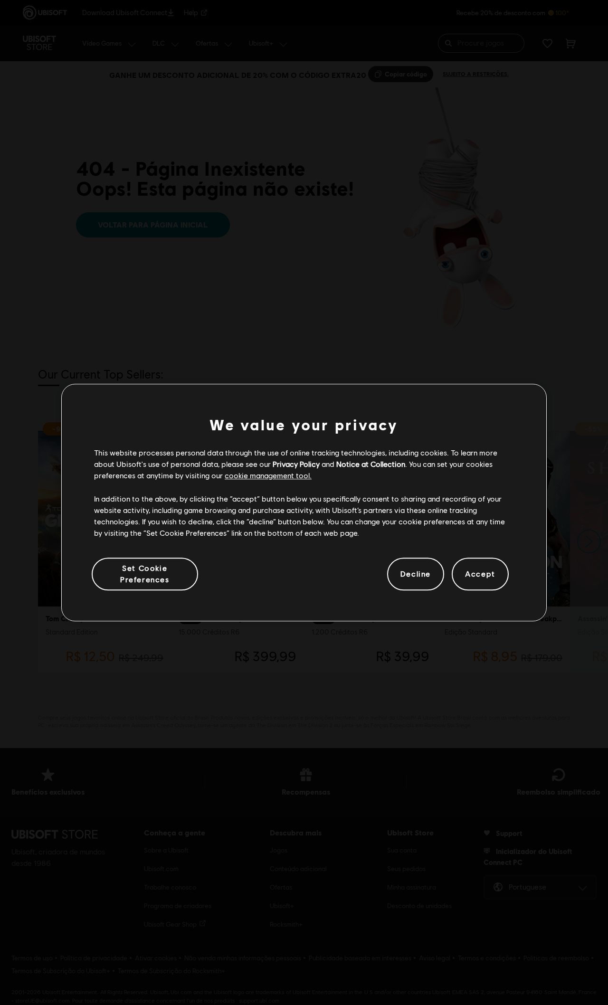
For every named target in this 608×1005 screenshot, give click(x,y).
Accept (480, 573)
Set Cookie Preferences (145, 573)
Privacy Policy (296, 463)
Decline (415, 573)
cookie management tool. (268, 475)
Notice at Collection (370, 463)
